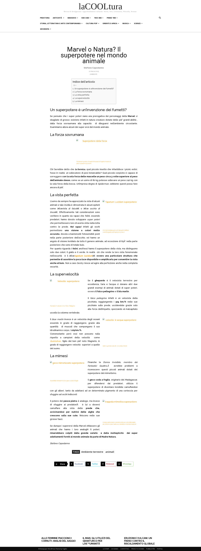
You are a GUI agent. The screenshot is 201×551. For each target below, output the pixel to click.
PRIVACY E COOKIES (137, 549)
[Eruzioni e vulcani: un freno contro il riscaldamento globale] (141, 505)
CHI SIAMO (114, 549)
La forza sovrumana (83, 92)
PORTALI (160, 549)
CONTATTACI (124, 549)
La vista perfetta (81, 95)
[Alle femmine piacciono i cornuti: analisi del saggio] (59, 505)
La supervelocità (82, 98)
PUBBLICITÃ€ (150, 549)
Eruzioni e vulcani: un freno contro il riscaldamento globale (139, 541)
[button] (160, 18)
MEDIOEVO (72, 18)
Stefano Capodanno (94, 68)
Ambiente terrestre (92, 451)
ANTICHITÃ (57, 18)
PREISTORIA (45, 18)
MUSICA (125, 23)
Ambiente (93, 74)
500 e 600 (85, 18)
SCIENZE (137, 23)
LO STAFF (106, 549)
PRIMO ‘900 (111, 18)
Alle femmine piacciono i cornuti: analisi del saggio (58, 539)
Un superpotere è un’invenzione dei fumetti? (94, 89)
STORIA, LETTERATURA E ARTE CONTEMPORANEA (60, 23)
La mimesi (78, 101)
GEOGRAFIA (44, 29)
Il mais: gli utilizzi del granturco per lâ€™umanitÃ (96, 541)
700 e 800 (98, 18)
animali (110, 451)
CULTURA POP (91, 23)
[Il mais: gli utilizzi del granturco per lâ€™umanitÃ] (100, 505)
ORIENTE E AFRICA (110, 23)
